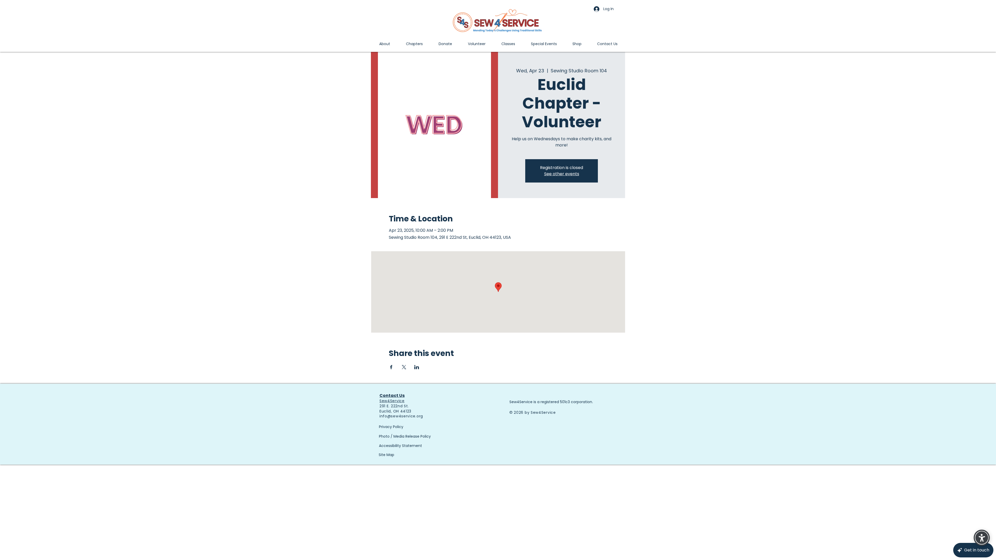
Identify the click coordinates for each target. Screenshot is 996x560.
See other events (561, 174)
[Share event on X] (404, 367)
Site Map (386, 454)
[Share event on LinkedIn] (416, 367)
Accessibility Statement (400, 445)
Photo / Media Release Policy (405, 436)
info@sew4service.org (401, 416)
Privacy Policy (391, 426)
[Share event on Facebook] (391, 367)
